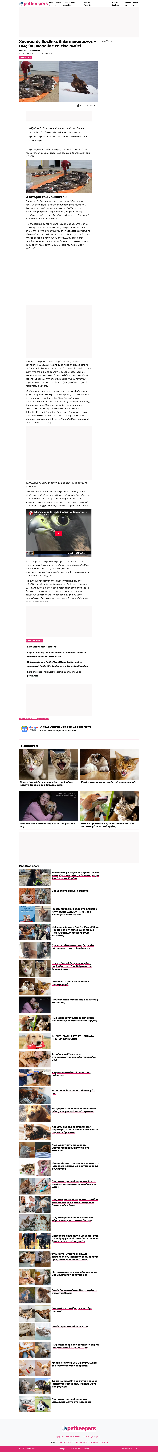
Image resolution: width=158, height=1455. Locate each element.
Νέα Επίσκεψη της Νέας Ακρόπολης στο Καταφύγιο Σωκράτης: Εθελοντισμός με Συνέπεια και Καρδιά (75, 875)
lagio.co (136, 1448)
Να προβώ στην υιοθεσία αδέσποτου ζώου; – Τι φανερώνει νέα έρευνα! (74, 1110)
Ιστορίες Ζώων (103, 2)
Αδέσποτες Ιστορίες (90, 1437)
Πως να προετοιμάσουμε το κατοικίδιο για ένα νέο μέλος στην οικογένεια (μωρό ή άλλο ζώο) (75, 1202)
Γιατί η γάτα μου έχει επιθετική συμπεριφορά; (108, 782)
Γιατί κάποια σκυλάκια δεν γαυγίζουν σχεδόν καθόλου (74, 1291)
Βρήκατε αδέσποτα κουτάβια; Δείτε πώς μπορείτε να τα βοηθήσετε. (73, 946)
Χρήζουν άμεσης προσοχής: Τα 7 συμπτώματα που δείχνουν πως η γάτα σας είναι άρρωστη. (75, 1129)
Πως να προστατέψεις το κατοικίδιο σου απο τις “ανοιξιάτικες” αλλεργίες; (107, 825)
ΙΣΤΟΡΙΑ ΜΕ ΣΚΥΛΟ (80, 1442)
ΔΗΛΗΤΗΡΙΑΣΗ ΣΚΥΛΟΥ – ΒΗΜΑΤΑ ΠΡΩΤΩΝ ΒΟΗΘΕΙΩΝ (73, 1037)
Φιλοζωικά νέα (73, 1437)
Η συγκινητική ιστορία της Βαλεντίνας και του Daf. (47, 825)
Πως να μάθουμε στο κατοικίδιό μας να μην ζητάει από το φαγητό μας (75, 1346)
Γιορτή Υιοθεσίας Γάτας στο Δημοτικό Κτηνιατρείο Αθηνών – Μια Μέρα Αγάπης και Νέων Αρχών (74, 911)
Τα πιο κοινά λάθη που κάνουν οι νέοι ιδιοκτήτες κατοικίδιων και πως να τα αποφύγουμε (74, 1384)
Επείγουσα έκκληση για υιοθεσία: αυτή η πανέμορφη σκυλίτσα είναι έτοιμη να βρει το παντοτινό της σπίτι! (75, 1238)
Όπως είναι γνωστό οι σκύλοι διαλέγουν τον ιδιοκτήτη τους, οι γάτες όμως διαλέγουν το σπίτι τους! (75, 1256)
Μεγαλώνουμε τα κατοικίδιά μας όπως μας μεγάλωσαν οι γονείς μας (75, 1273)
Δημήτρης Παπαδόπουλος (29, 50)
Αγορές (135, 3)
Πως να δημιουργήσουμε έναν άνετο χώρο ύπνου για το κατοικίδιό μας (74, 1219)
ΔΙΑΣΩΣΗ (94, 1442)
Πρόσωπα (128, 3)
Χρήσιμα (58, 3)
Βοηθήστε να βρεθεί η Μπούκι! (42, 647)
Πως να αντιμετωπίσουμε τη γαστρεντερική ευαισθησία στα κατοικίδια (70, 1148)
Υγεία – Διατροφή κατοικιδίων (69, 3)
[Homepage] (33, 4)
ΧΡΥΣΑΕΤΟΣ (44, 719)
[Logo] (79, 1429)
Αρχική (51, 3)
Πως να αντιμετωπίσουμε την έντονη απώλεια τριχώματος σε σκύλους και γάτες (74, 1184)
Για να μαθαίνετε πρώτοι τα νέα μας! (58, 730)
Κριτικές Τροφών (87, 3)
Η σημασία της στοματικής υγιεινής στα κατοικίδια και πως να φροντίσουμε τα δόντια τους (75, 1166)
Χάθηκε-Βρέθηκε (115, 3)
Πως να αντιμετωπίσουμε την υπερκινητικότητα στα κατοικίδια (71, 1400)
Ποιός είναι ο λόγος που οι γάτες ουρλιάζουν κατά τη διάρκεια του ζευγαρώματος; (47, 783)
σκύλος (62, 1442)
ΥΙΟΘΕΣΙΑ (103, 1442)
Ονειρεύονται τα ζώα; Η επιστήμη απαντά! (72, 1309)
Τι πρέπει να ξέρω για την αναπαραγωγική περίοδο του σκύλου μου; (74, 1057)
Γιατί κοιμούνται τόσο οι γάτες (70, 1326)
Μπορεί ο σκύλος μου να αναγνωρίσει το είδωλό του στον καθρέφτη (74, 1364)
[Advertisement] (79, 22)
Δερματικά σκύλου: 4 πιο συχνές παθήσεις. (71, 1073)
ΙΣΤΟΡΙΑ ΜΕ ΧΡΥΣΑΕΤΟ (28, 719)
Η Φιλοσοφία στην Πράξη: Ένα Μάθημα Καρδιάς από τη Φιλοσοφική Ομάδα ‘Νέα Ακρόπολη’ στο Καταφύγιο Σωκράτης (75, 931)
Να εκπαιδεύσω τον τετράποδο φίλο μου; (73, 1092)
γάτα (69, 1442)
